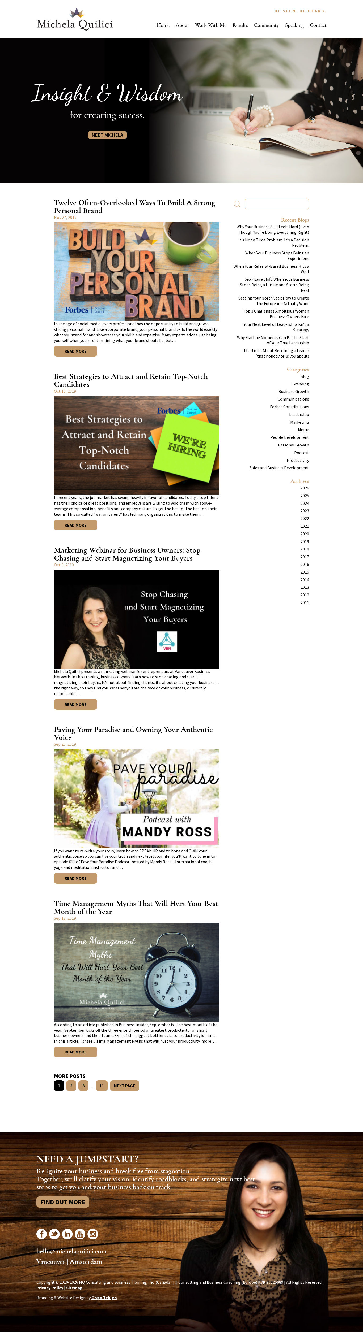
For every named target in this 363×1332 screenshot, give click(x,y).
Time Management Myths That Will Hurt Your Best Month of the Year (136, 907)
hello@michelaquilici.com (71, 1251)
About (182, 25)
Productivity (298, 460)
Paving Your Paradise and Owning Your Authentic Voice (133, 733)
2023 (305, 510)
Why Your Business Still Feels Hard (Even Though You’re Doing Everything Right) (273, 229)
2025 (305, 495)
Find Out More (62, 1202)
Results (240, 25)
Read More (76, 351)
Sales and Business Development (279, 467)
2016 (305, 564)
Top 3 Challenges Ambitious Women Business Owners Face (276, 313)
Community (266, 25)
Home (163, 25)
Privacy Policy (49, 1287)
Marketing (299, 422)
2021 (305, 526)
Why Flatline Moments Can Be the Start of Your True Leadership (273, 340)
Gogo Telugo (104, 1297)
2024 (305, 503)
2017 (305, 556)
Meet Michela (107, 135)
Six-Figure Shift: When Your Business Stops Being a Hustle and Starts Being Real (274, 284)
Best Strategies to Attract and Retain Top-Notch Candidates (131, 380)
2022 (305, 518)
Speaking (294, 25)
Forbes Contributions (289, 406)
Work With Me (210, 25)
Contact (318, 25)
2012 (305, 594)
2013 (305, 587)
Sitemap (74, 1287)
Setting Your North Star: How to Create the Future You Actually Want (273, 300)
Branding (300, 384)
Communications (293, 399)
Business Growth (293, 391)
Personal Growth (293, 445)
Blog (304, 376)
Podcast (301, 452)
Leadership (299, 414)
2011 (305, 602)
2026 (305, 488)
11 (102, 1085)
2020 (305, 533)
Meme (303, 429)
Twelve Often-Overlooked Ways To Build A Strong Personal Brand (134, 206)
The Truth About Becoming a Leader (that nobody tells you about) (276, 353)
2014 (305, 579)
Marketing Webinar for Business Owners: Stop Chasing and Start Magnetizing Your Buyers (127, 554)
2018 (305, 549)
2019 (305, 541)
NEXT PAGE (124, 1085)
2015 (305, 572)
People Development (289, 437)
